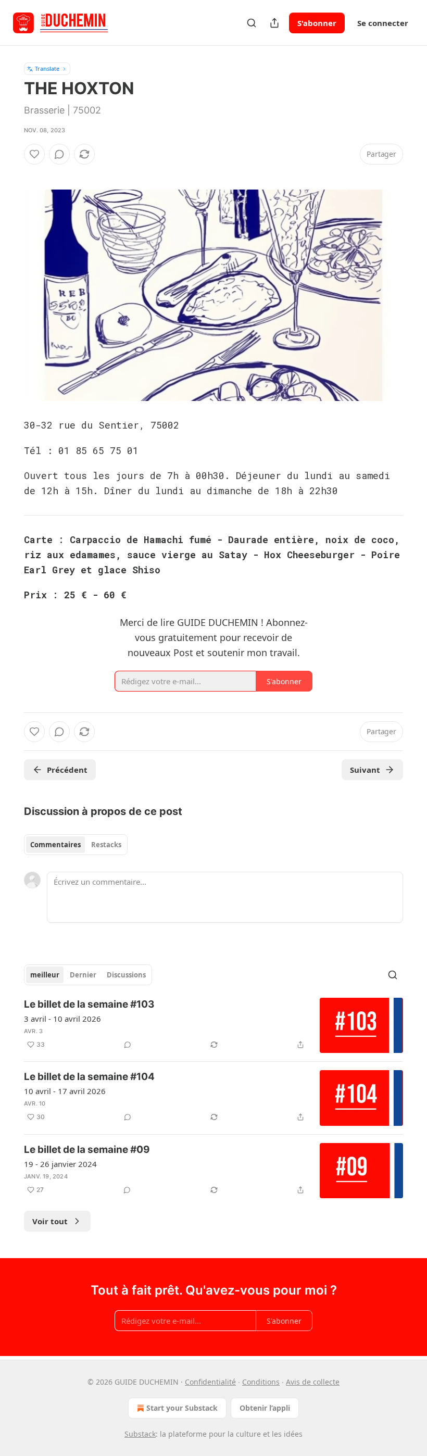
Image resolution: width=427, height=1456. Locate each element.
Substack (140, 1434)
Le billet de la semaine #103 (89, 1004)
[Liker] (34, 154)
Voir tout (50, 1221)
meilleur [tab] (44, 975)
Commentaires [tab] (55, 844)
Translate (47, 68)
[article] (213, 1026)
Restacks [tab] (106, 844)
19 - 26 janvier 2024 (60, 1164)
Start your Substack (182, 1408)
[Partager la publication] (274, 22)
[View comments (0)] (59, 154)
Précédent (67, 769)
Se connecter (382, 23)
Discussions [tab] (126, 975)
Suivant (365, 769)
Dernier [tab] (83, 975)
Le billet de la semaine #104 (89, 1077)
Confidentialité (210, 1382)
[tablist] (76, 844)
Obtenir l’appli (265, 1408)
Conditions (261, 1382)
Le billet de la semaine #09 (87, 1150)
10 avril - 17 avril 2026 (65, 1091)
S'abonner (316, 23)
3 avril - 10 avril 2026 (62, 1018)
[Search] (251, 22)
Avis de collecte (313, 1382)
